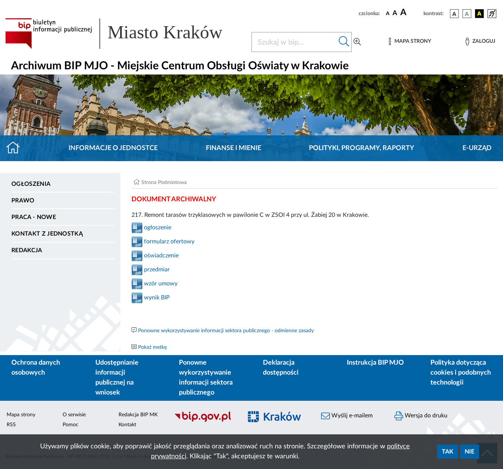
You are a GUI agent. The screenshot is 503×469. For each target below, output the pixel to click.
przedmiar (157, 269)
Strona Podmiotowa (164, 182)
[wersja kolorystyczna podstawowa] (454, 13)
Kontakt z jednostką (47, 234)
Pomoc (70, 424)
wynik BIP (156, 297)
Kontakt (127, 424)
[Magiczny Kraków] (278, 421)
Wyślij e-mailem (351, 415)
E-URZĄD (477, 148)
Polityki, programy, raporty (361, 148)
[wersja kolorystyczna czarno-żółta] (479, 13)
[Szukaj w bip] (344, 42)
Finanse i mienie (233, 148)
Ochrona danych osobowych (35, 367)
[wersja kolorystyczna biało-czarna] (466, 13)
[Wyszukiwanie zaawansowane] (357, 42)
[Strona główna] (16, 148)
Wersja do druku (425, 415)
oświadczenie (161, 255)
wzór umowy (160, 283)
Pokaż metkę (152, 347)
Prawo (23, 201)
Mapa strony (21, 414)
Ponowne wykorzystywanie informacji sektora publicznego (206, 377)
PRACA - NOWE (33, 217)
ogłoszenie (157, 227)
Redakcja (26, 250)
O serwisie (74, 414)
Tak (447, 452)
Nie (469, 452)
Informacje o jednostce (113, 148)
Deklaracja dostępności (281, 367)
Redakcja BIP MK (138, 414)
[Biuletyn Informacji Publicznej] (204, 421)
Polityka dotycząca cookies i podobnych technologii (460, 372)
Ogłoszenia (30, 184)
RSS (11, 424)
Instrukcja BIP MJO (375, 362)
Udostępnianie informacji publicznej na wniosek (116, 377)
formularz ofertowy (169, 241)
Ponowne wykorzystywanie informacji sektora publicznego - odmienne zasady (226, 330)
